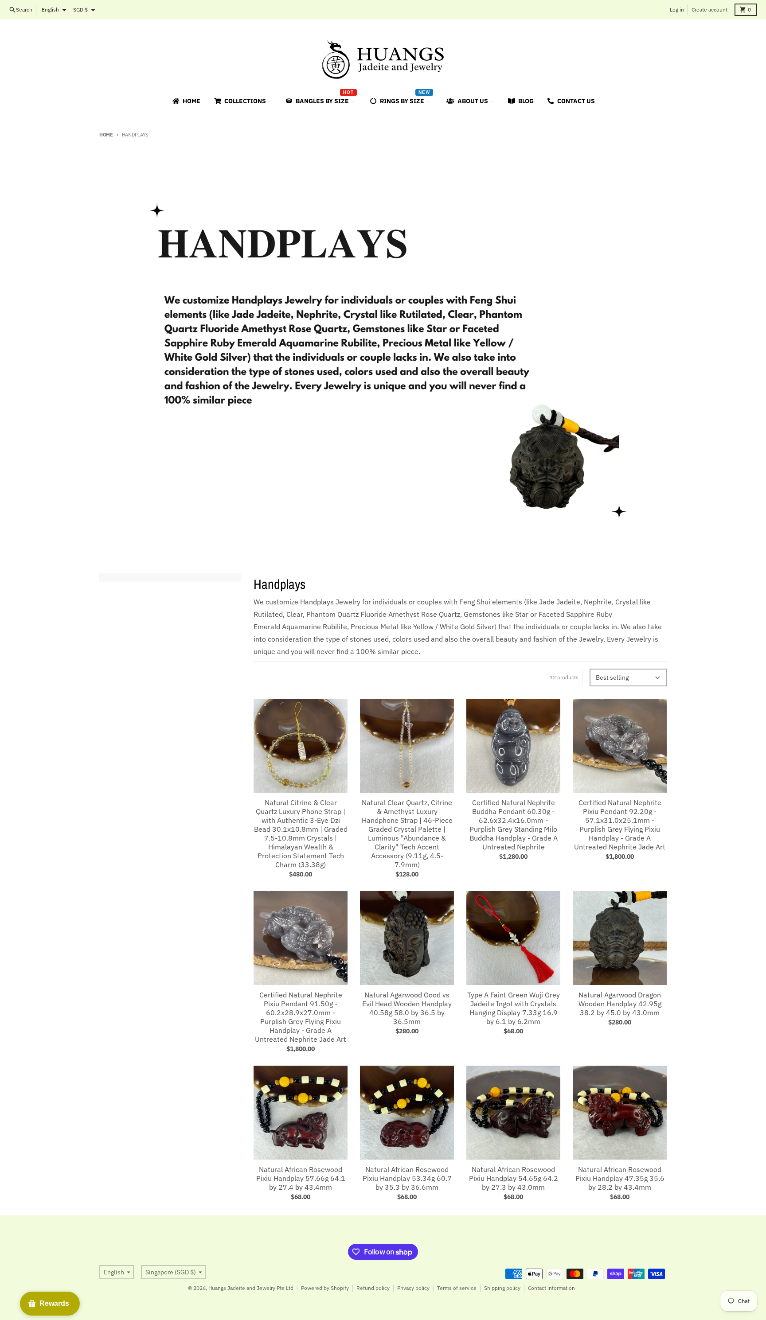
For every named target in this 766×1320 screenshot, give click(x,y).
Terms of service (457, 1288)
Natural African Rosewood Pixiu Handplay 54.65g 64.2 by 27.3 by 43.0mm (513, 1178)
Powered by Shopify (325, 1288)
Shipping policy (502, 1288)
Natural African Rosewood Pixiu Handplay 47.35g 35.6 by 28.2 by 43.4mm (619, 1178)
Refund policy (373, 1288)
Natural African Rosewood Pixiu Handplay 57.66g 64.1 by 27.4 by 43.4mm (300, 1178)
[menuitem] (186, 101)
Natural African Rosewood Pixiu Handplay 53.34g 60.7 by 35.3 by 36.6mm (407, 1178)
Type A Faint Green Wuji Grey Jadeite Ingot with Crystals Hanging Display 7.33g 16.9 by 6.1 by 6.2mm (513, 1008)
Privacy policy (413, 1288)
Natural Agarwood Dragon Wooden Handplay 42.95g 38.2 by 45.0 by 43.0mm (619, 1003)
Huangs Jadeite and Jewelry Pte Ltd (250, 1288)
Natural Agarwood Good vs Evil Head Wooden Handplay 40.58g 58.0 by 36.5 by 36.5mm (407, 1008)
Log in (677, 9)
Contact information (551, 1288)
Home (106, 135)
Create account (709, 9)
